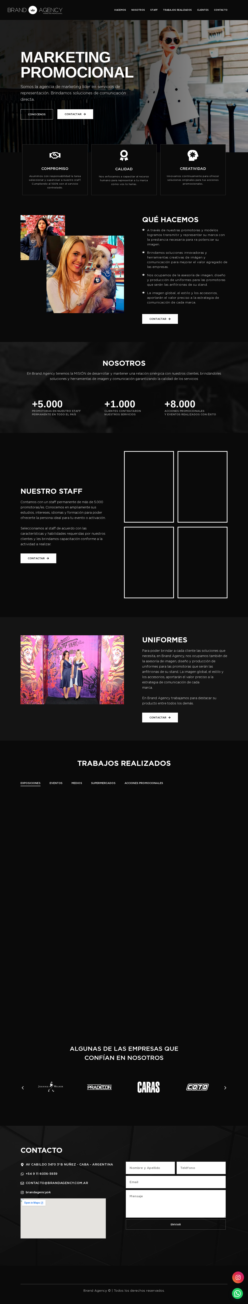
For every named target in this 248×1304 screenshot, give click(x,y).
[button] (23, 1088)
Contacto (220, 10)
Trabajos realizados (177, 10)
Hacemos (120, 10)
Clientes (203, 10)
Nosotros (138, 10)
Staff (154, 10)
